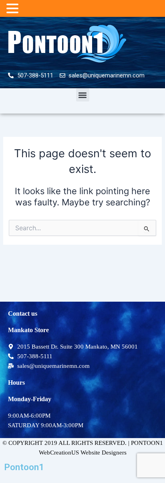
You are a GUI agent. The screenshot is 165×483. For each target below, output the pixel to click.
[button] (82, 94)
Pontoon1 (24, 467)
